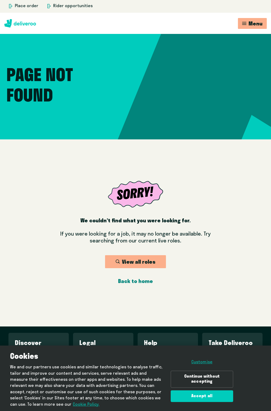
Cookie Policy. (86, 405)
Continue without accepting (202, 379)
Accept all (202, 396)
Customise (202, 362)
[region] (135, 378)
